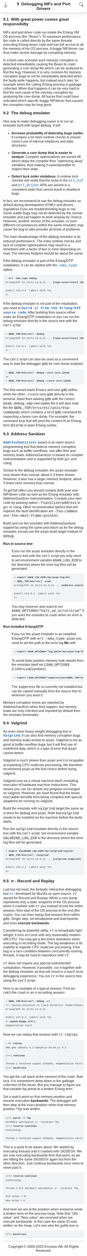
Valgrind (11, 736)
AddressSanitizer (20, 443)
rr (12, 894)
